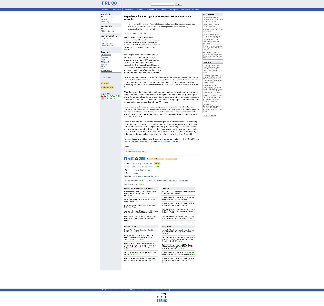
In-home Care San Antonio (142, 170)
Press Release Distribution (112, 6)
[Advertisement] (181, 55)
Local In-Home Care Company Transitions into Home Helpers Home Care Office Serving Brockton (140, 218)
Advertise (164, 290)
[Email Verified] (158, 167)
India (103, 59)
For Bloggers (173, 10)
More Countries (106, 71)
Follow (157, 164)
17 (119, 99)
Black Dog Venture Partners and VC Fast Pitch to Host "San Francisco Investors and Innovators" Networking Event (178, 211)
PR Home (105, 10)
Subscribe (139, 10)
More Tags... (107, 22)
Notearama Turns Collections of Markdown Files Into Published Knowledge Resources (178, 204)
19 (114, 99)
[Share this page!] (162, 301)
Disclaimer (173, 181)
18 (116, 99)
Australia (104, 57)
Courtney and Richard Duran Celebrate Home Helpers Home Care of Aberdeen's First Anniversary (140, 193)
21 (108, 99)
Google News (171, 159)
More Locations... (108, 45)
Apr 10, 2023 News (209, 116)
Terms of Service (130, 290)
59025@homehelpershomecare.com (137, 141)
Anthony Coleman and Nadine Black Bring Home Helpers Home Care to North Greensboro (141, 212)
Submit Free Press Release (156, 10)
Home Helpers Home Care (136, 33)
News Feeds (128, 10)
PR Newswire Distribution (189, 10)
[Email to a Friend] (143, 158)
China (103, 66)
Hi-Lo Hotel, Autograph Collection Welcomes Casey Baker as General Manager (139, 259)
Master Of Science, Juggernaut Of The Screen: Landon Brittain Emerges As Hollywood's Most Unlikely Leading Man (177, 246)
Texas (104, 41)
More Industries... (108, 31)
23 (102, 99)
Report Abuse (184, 181)
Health (104, 29)
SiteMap (105, 290)
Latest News (116, 10)
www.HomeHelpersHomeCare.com (168, 141)
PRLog (151, 37)
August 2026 (105, 94)
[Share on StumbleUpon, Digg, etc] (140, 158)
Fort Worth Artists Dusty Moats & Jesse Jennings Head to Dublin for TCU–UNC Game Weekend (177, 218)
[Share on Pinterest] (136, 158)
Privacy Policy (116, 290)
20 (111, 99)
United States (107, 43)
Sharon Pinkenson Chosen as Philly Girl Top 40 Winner (212, 47)
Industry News (106, 77)
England (104, 64)
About (156, 290)
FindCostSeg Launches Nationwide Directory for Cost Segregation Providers (178, 192)
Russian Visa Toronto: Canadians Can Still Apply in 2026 (213, 19)
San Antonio (106, 38)
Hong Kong (105, 62)
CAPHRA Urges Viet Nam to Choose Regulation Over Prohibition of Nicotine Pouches (178, 198)
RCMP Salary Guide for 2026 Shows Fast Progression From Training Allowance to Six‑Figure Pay (138, 237)
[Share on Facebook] (125, 158)
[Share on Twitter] (129, 158)
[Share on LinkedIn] (132, 158)
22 (105, 99)
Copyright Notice (145, 290)
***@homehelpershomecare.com (136, 151)
